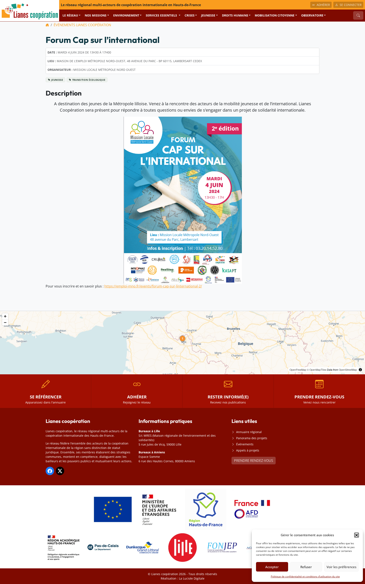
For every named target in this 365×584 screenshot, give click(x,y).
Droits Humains (235, 15)
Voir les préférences (341, 567)
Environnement (126, 15)
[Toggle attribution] (360, 369)
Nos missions (95, 15)
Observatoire (312, 15)
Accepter (272, 567)
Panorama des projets (251, 438)
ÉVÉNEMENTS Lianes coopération (82, 25)
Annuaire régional (249, 432)
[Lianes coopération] (29, 10)
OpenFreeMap (298, 369)
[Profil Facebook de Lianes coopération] (50, 471)
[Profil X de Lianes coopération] (60, 471)
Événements (244, 444)
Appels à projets (247, 450)
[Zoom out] (5, 322)
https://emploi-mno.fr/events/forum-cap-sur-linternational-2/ (153, 286)
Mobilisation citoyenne (274, 15)
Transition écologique (88, 79)
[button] (356, 535)
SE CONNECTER (351, 5)
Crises (190, 15)
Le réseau (70, 15)
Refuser (306, 567)
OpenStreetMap (348, 369)
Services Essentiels (162, 15)
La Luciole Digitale (191, 578)
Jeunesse (208, 15)
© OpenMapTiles (316, 369)
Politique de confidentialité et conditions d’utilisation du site (305, 576)
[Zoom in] (5, 316)
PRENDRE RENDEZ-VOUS (253, 460)
